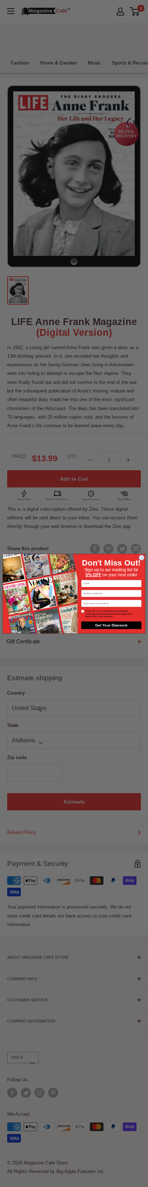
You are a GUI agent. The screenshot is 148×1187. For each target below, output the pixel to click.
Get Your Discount (111, 625)
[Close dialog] (141, 557)
